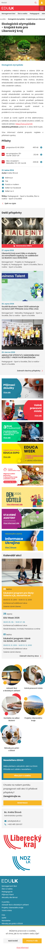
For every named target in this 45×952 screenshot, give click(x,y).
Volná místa (7, 910)
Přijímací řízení (8, 894)
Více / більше (10, 547)
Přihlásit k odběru (22, 776)
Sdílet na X (9, 191)
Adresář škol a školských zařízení (15, 905)
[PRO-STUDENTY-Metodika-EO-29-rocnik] (41, 162)
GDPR (4, 918)
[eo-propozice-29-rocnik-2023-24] (41, 154)
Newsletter (6, 920)
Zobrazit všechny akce (29, 656)
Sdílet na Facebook (13, 188)
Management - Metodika (12, 313)
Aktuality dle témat (10, 897)
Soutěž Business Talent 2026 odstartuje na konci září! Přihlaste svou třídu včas (20, 307)
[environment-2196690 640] (22, 48)
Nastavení (13, 941)
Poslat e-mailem (12, 184)
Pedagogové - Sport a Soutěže (20, 196)
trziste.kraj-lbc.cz (10, 482)
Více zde (6, 392)
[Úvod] (8, 8)
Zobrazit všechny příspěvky (28, 371)
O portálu (5, 902)
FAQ (3, 915)
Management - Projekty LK (13, 262)
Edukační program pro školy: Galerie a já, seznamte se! (18, 594)
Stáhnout (9, 178)
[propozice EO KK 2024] (41, 147)
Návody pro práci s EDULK (12, 923)
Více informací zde (15, 504)
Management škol (8, 14)
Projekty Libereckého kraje (12, 907)
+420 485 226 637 (15, 824)
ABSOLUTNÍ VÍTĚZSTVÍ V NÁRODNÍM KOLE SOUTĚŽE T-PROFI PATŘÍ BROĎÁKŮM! (20, 356)
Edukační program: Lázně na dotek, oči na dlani (16, 640)
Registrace (22, 803)
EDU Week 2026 (11, 617)
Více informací (22, 947)
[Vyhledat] (35, 2)
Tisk (6, 181)
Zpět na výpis (10, 203)
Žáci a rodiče (22, 14)
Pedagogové (34, 14)
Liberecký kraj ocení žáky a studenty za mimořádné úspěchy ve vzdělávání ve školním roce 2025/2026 (20, 255)
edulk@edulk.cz (14, 821)
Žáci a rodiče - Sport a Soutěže (20, 197)
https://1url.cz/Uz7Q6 (23, 124)
